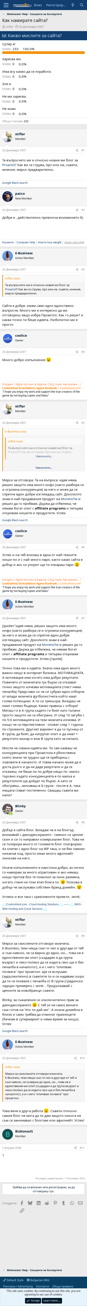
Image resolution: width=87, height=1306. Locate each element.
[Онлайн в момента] (11, 813)
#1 (83, 150)
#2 (83, 210)
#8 (83, 822)
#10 (82, 1058)
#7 (83, 618)
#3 (83, 269)
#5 (83, 423)
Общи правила (62, 1286)
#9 (83, 936)
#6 (83, 547)
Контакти (42, 1286)
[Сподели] (77, 150)
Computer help (26, 242)
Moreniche (69, 499)
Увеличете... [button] (43, 468)
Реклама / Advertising (18, 1286)
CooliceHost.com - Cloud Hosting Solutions (32, 904)
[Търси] (81, 5)
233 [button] (10, 49)
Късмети (8, 242)
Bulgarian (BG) (39, 1280)
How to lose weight (49, 242)
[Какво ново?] (72, 5)
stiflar (9, 27)
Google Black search (15, 183)
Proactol (8, 165)
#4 (83, 352)
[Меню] (6, 5)
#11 (82, 1148)
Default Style (14, 1280)
